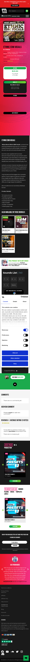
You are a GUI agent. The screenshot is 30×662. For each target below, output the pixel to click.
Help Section (4, 601)
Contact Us (4, 604)
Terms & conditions (6, 588)
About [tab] (24, 301)
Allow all (15, 353)
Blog (2, 609)
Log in (10, 412)
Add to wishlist (15, 113)
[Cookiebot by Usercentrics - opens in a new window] (21, 297)
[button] (14, 292)
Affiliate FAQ (4, 598)
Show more (15, 481)
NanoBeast (15, 265)
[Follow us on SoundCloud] (12, 652)
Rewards (3, 612)
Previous (3, 465)
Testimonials (4, 606)
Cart (27, 11)
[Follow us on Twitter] (17, 652)
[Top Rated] (8, 227)
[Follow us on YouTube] (7, 652)
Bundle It (15, 82)
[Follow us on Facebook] (2, 652)
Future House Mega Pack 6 (17, 263)
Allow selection (15, 358)
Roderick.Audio (5, 615)
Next (27, 465)
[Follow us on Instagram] (22, 652)
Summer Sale (15, 16)
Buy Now (15, 68)
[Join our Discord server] (2, 654)
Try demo (15, 95)
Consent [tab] (5, 301)
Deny (15, 363)
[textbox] (16, 10)
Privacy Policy (5, 591)
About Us (3, 592)
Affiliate (3, 595)
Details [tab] (15, 301)
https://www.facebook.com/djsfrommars (15, 581)
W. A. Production (6, 49)
